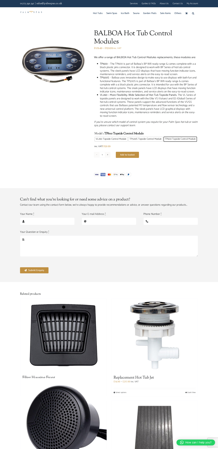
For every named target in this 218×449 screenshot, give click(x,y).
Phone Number (152, 214)
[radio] (111, 139)
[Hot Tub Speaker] (63, 421)
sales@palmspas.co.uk (49, 3)
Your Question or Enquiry (34, 232)
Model (98, 133)
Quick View (191, 392)
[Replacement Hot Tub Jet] (154, 335)
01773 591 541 (27, 3)
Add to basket (127, 155)
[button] (193, 13)
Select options (121, 392)
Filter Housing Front (38, 377)
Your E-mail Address (94, 214)
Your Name (27, 214)
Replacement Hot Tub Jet (134, 377)
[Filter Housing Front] (63, 335)
